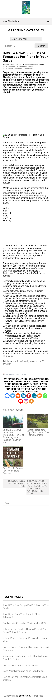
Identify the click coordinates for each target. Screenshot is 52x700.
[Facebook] (7, 395)
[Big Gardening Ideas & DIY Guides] (26, 12)
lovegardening (28, 68)
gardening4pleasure (10, 66)
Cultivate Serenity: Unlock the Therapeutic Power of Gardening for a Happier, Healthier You (13, 436)
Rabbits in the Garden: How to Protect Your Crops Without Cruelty (25, 630)
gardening (41, 195)
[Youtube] (20, 401)
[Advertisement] (20, 114)
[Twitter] (12, 395)
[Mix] (39, 395)
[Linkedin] (23, 395)
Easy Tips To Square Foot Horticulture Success (13, 470)
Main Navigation (11, 21)
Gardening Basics (31, 64)
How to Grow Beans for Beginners (20, 665)
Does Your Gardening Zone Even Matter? (24, 670)
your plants (8, 356)
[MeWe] (34, 395)
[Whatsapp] (45, 395)
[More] (31, 401)
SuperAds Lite (11, 695)
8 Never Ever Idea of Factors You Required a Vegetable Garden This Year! (37, 487)
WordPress (37, 695)
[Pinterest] (28, 395)
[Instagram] (26, 401)
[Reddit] (18, 395)
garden (6, 250)
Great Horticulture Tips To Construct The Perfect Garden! (38, 432)
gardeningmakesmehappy (12, 68)
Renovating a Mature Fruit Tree (16, 483)
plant (35, 286)
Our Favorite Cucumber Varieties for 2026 (24, 623)
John (7, 64)
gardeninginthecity (26, 66)
